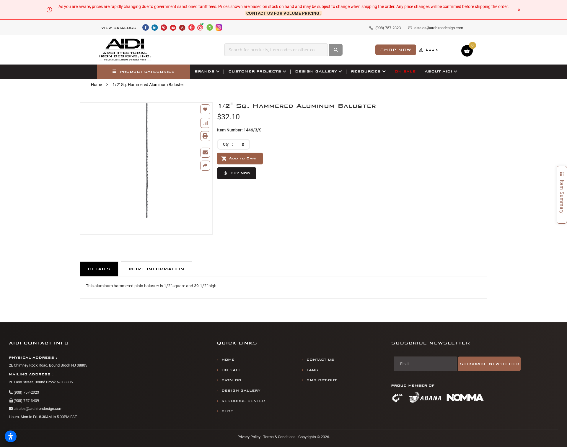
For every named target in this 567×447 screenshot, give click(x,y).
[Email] (205, 153)
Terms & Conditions (279, 437)
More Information (156, 268)
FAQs (312, 370)
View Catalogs (118, 28)
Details (99, 268)
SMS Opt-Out (322, 380)
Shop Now (395, 49)
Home (96, 84)
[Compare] (205, 123)
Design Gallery (240, 390)
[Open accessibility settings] (11, 436)
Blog (227, 411)
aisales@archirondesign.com (37, 408)
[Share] (205, 166)
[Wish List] (205, 109)
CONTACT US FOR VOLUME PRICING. (283, 13)
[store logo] (125, 49)
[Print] (205, 136)
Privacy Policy (248, 437)
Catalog (231, 380)
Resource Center (243, 401)
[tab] (99, 268)
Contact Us (320, 360)
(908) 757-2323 (26, 392)
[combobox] (276, 49)
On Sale (231, 370)
